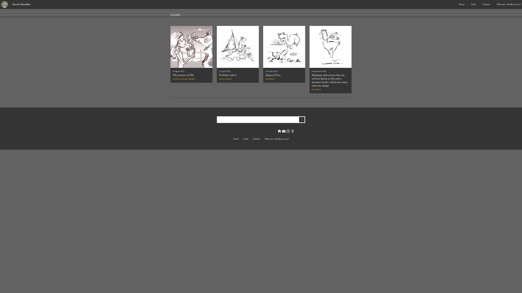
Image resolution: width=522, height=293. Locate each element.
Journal (184, 79)
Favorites (176, 79)
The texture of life (183, 75)
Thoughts (191, 79)
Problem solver (228, 75)
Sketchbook (269, 79)
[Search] (301, 119)
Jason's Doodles (21, 4)
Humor (222, 79)
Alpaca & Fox (273, 75)
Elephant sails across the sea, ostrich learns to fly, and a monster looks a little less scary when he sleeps (330, 80)
